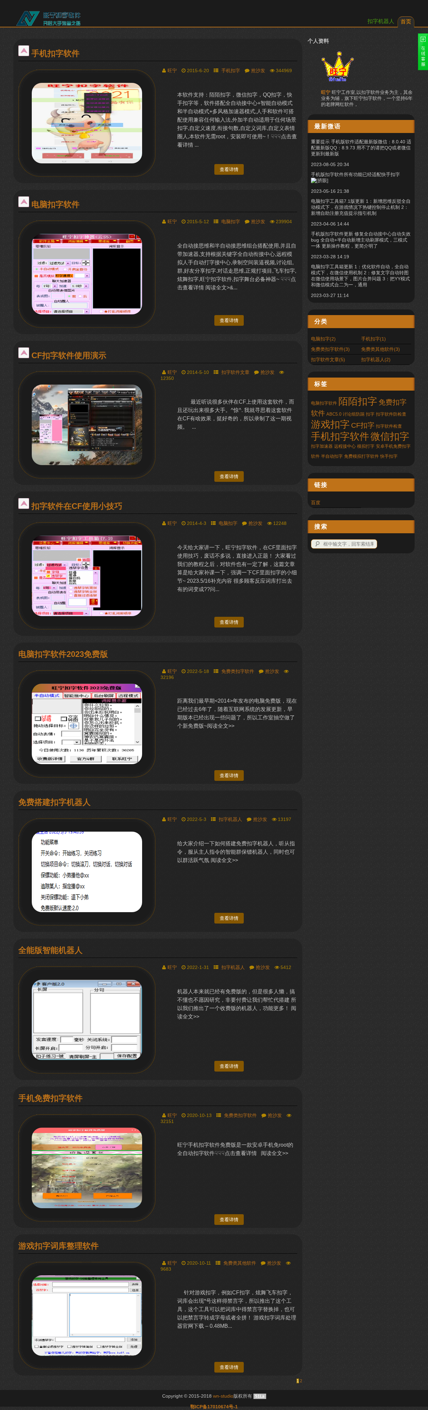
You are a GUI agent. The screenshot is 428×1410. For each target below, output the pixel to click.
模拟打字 (365, 446)
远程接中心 (345, 446)
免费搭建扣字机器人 (54, 802)
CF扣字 (362, 425)
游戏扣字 (330, 424)
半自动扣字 (332, 456)
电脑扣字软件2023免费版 (63, 654)
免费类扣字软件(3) (330, 349)
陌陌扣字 (357, 401)
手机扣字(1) (373, 338)
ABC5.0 (333, 414)
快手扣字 (389, 456)
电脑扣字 (230, 221)
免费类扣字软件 (237, 671)
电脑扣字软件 (55, 204)
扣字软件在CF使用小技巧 (76, 506)
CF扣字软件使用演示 (68, 355)
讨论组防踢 (353, 414)
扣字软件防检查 (391, 414)
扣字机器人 (380, 21)
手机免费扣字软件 (50, 1098)
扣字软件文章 (235, 372)
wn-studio (223, 1396)
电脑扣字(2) (323, 338)
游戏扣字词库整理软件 (58, 1245)
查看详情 (229, 169)
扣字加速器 (322, 446)
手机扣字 (230, 70)
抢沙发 (258, 70)
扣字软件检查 (389, 426)
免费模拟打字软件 (361, 456)
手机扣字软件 (55, 53)
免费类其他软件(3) (380, 349)
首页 (406, 21)
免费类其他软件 (239, 1263)
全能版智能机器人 (50, 950)
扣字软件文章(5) (328, 359)
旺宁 (172, 70)
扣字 (370, 414)
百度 (315, 502)
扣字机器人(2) (376, 359)
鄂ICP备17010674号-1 (214, 1406)
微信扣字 (389, 436)
